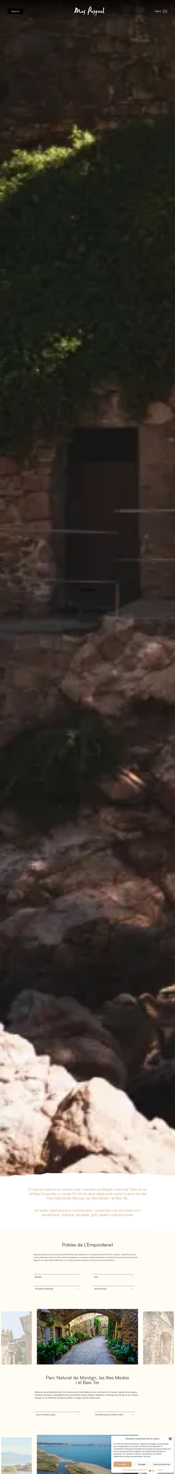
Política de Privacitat (146, 1470)
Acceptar (123, 1464)
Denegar (142, 1464)
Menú (158, 11)
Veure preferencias (161, 1464)
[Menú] (165, 11)
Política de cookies (129, 1470)
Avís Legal (159, 1470)
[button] (170, 1439)
